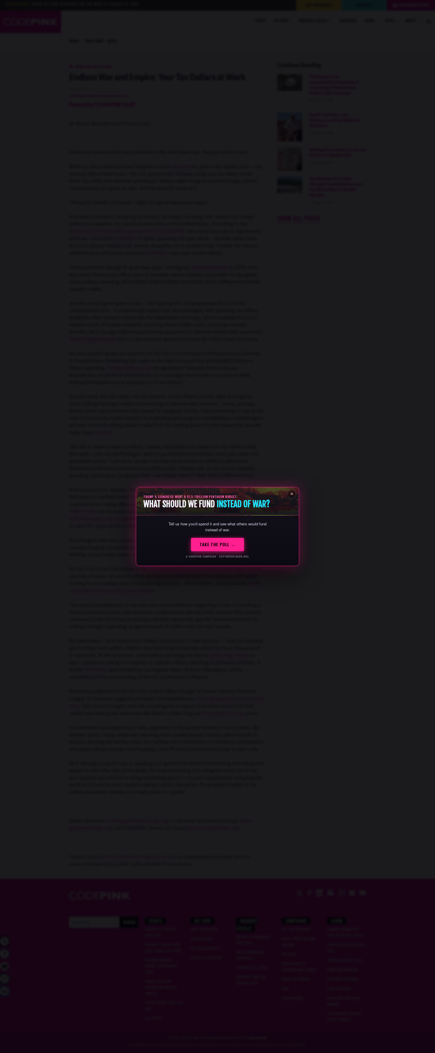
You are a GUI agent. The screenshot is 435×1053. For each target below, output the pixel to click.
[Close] (292, 494)
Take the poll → (217, 544)
